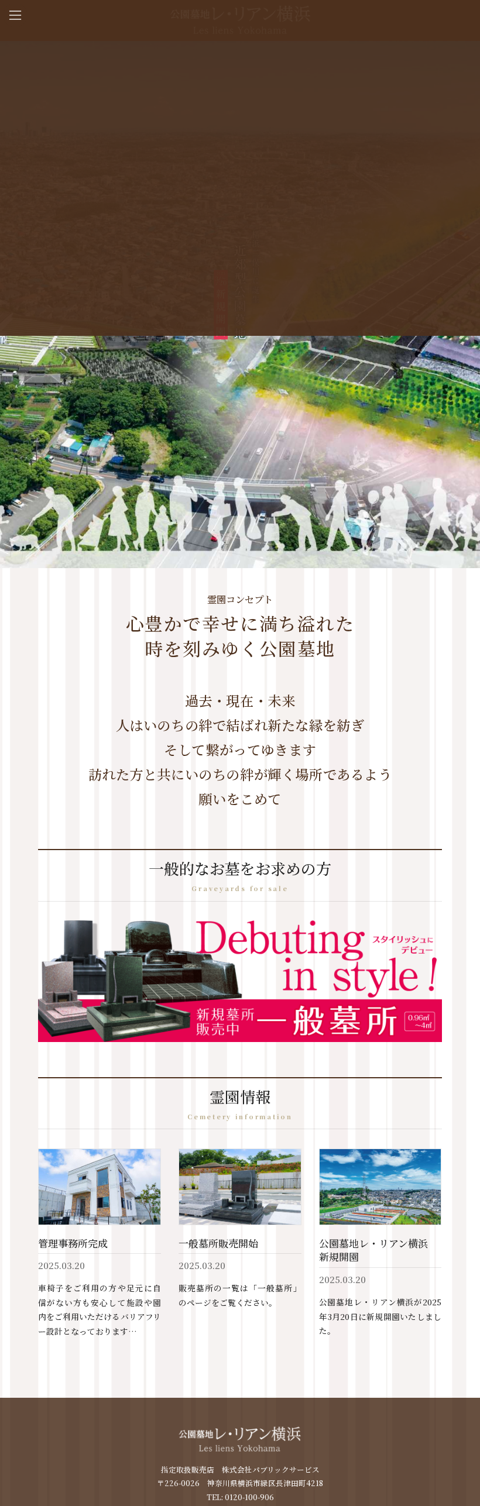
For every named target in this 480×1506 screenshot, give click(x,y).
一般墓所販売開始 (218, 1243)
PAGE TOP (465, 1492)
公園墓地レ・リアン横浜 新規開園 (378, 1250)
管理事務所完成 (73, 1243)
